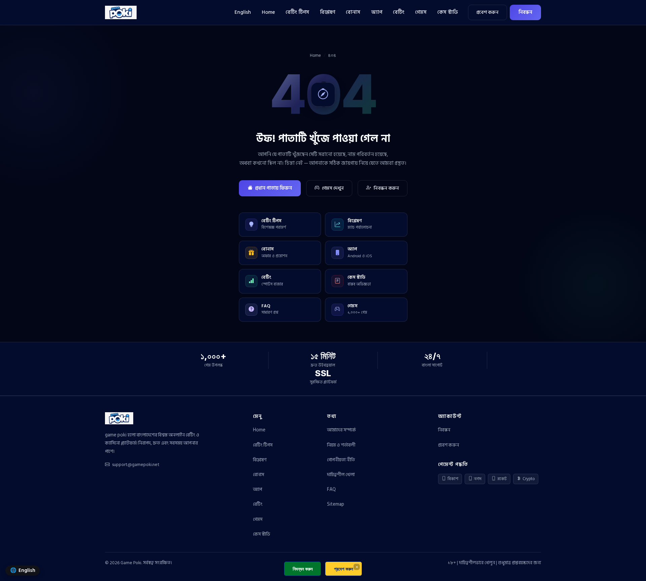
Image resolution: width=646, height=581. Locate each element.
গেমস (421, 12)
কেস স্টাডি (447, 12)
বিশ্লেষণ (327, 12)
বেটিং (398, 12)
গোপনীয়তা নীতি (341, 460)
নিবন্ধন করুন (386, 188)
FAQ (331, 489)
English (243, 12)
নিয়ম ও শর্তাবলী (341, 445)
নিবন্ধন (525, 12)
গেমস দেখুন (333, 188)
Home (268, 12)
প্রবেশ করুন (487, 12)
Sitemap (335, 504)
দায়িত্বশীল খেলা (341, 474)
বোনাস (353, 12)
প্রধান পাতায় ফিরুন (273, 188)
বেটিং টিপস (297, 12)
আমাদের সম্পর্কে (341, 430)
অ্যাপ (376, 12)
